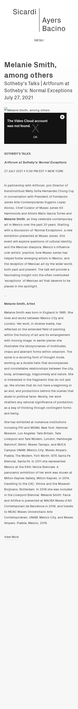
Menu (39, 40)
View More (11, 536)
